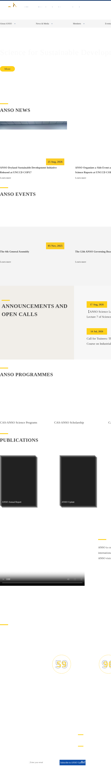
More (7, 68)
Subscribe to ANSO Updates (72, 764)
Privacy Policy (86, 740)
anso (50, 9)
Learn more (5, 178)
